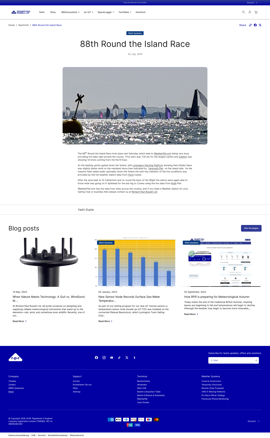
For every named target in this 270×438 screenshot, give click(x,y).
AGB (33, 435)
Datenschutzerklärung (18, 435)
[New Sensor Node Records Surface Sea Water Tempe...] (135, 262)
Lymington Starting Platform (148, 165)
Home (11, 25)
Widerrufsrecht (77, 435)
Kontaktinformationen (58, 435)
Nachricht (23, 25)
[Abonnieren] (256, 360)
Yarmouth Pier (155, 168)
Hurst (131, 174)
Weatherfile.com (162, 153)
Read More (18, 321)
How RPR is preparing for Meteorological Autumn (216, 296)
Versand (42, 435)
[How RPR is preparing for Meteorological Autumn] (221, 262)
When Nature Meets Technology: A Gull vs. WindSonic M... (49, 298)
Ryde (173, 183)
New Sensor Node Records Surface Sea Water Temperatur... (129, 298)
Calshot (183, 156)
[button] (69, 12)
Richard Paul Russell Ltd (144, 191)
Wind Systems (135, 33)
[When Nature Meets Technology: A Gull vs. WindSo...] (49, 262)
